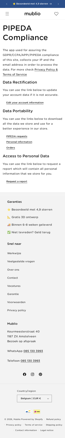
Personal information (19, 141)
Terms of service (33, 425)
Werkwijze (14, 253)
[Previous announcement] (7, 4)
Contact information (26, 430)
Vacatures (13, 286)
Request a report (16, 181)
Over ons (13, 269)
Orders (10, 147)
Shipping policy (54, 425)
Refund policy (53, 419)
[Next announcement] (58, 4)
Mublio (17, 419)
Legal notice (46, 430)
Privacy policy (16, 310)
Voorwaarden (16, 302)
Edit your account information (25, 102)
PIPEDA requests (16, 136)
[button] (7, 14)
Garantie (13, 294)
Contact (12, 277)
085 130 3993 (33, 351)
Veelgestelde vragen (21, 261)
